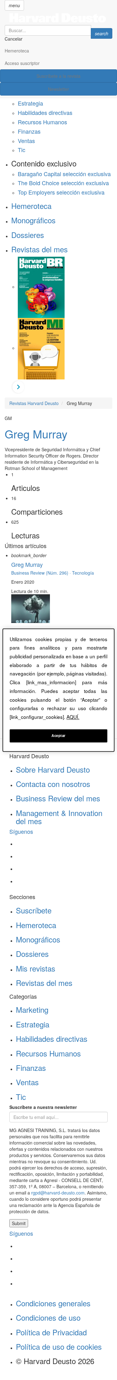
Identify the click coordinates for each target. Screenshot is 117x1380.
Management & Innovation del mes (59, 816)
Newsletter (58, 89)
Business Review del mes (58, 798)
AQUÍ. (72, 716)
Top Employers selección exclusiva (61, 192)
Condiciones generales (53, 1303)
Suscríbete (33, 910)
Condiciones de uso (48, 1317)
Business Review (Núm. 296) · (41, 573)
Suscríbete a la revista (58, 76)
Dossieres (27, 234)
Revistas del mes (39, 249)
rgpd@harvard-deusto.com (58, 1193)
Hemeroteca (17, 50)
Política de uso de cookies (59, 1346)
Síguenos (21, 831)
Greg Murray (36, 434)
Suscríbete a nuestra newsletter (43, 1107)
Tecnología (83, 573)
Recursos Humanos (42, 122)
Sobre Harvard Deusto (53, 769)
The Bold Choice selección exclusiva (63, 183)
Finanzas (29, 131)
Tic (21, 150)
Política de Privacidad (51, 1332)
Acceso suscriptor (22, 63)
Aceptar (58, 735)
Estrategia (30, 103)
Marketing (32, 1009)
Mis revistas (35, 968)
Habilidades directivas (45, 112)
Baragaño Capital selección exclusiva (64, 174)
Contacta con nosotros (53, 783)
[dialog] (58, 690)
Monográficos (33, 220)
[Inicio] (58, 17)
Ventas (26, 140)
